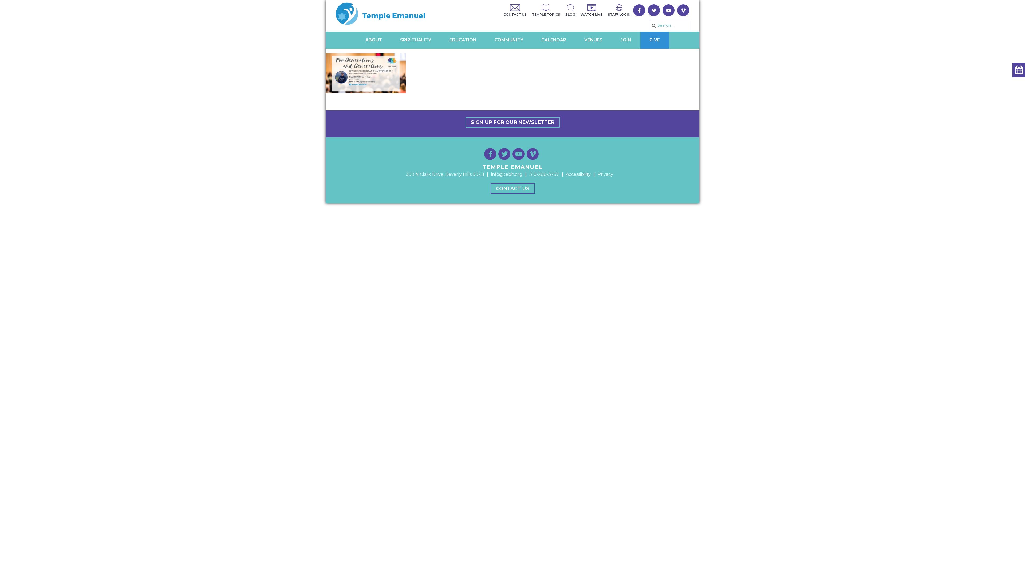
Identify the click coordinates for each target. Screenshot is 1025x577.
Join (626, 39)
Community (509, 39)
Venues (593, 39)
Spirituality (415, 39)
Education (462, 39)
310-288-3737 (544, 174)
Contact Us (512, 189)
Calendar (553, 39)
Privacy (605, 174)
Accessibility (578, 174)
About (373, 39)
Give (654, 39)
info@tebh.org (506, 174)
